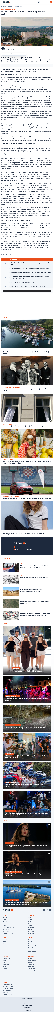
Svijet (4, 925)
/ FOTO (5, 623)
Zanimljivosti (31, 978)
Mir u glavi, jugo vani (8, 986)
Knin (29, 921)
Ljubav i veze (31, 972)
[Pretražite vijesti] (43, 2)
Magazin (31, 956)
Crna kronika (6, 929)
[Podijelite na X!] (10, 254)
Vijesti (5, 915)
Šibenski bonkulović (8, 984)
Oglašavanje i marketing (27, 1005)
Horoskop (30, 974)
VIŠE (27, 290)
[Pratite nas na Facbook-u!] (44, 910)
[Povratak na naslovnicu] (20, 2)
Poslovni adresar (28, 549)
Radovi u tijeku (18, 549)
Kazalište (5, 960)
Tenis (29, 949)
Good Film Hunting (7, 990)
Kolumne (10, 6)
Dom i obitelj (31, 970)
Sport (30, 938)
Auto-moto (31, 966)
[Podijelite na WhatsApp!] (13, 254)
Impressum (27, 1000)
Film (4, 962)
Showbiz (5, 940)
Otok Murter (31, 927)
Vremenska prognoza (8, 927)
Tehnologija (31, 964)
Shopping (30, 958)
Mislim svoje (6, 992)
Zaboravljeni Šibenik (18, 6)
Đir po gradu (6, 931)
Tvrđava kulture (7, 958)
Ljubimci (30, 976)
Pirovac (30, 929)
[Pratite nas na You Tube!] (50, 910)
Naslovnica (3, 6)
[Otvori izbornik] (51, 2)
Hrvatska (5, 921)
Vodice (30, 917)
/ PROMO (5, 317)
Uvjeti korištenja (27, 1003)
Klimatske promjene (8, 933)
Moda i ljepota (32, 960)
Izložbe (4, 966)
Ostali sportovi (32, 951)
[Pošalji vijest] (46, 2)
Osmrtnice (17, 547)
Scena (4, 938)
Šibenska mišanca (7, 994)
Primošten (31, 931)
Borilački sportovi (32, 945)
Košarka (30, 942)
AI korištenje (27, 1007)
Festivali (5, 945)
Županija (31, 915)
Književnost (6, 964)
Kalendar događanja (27, 547)
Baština (5, 968)
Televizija (5, 947)
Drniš (29, 923)
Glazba (4, 944)
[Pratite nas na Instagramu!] (47, 910)
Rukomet (30, 944)
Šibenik (5, 919)
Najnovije (5, 917)
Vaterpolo (30, 947)
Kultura (5, 956)
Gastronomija (31, 968)
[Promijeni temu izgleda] (39, 2)
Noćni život (5, 942)
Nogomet (30, 940)
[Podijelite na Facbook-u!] (7, 254)
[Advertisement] (27, 305)
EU (3, 923)
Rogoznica (31, 933)
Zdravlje (30, 962)
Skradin (30, 925)
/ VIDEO (5, 820)
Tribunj (30, 919)
